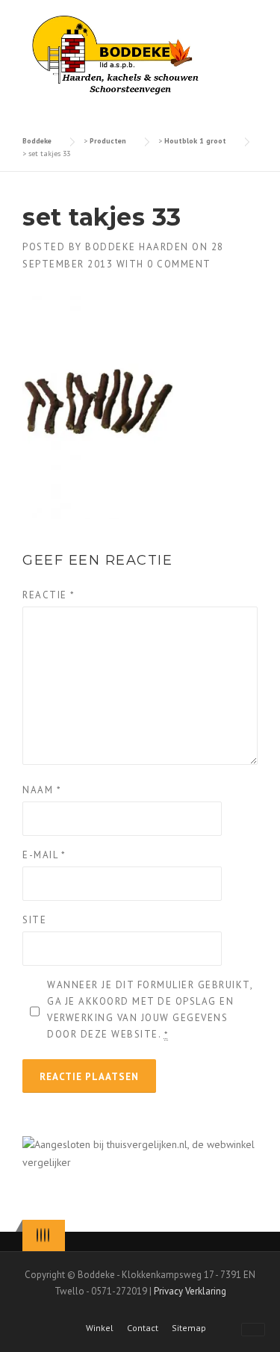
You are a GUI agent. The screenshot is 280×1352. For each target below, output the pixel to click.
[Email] (48, 1235)
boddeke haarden (137, 247)
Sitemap (189, 1328)
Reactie (48, 595)
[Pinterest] (45, 1235)
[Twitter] (37, 1235)
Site (34, 920)
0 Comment (179, 264)
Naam (41, 790)
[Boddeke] (116, 54)
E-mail (44, 855)
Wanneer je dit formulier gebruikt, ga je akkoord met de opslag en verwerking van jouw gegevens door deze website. (149, 1010)
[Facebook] (41, 1235)
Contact (142, 1328)
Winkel (99, 1328)
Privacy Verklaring (190, 1291)
